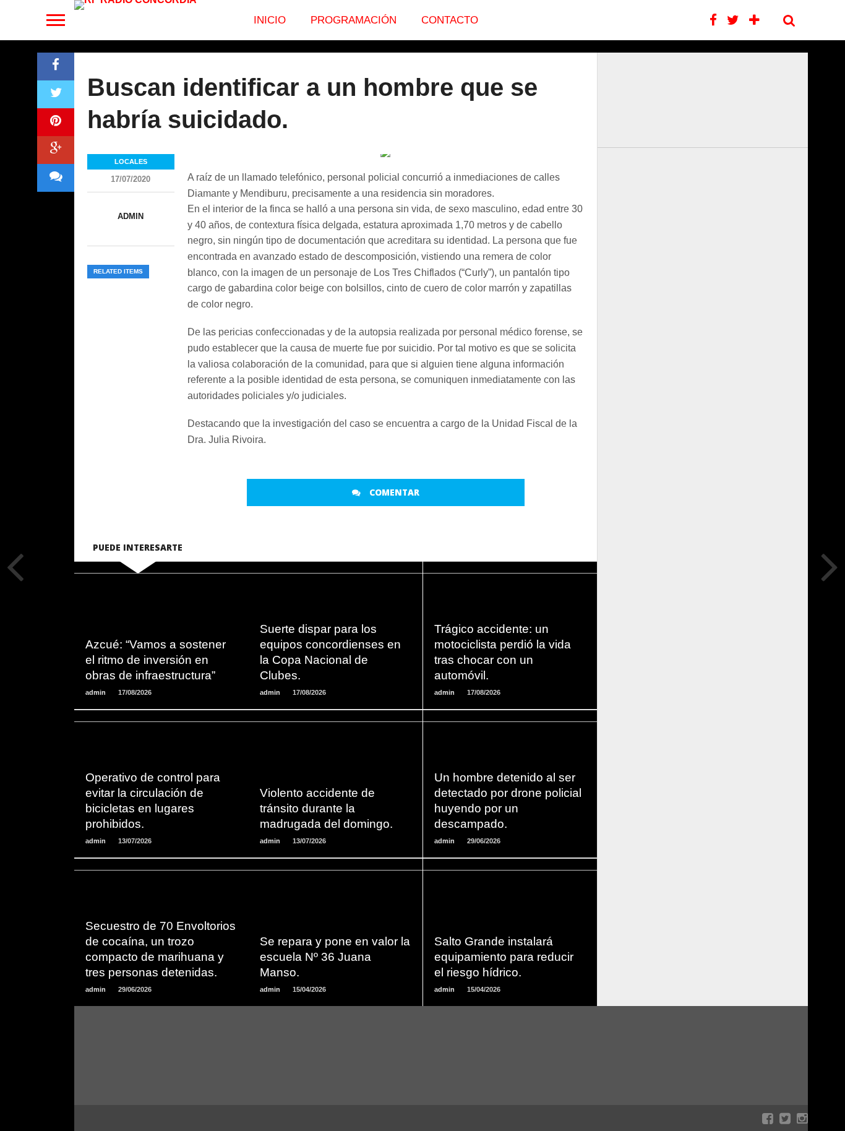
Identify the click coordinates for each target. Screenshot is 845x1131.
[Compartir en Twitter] (55, 94)
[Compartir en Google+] (55, 150)
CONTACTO (449, 20)
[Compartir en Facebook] (55, 66)
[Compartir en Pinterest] (55, 122)
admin (131, 216)
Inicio (270, 20)
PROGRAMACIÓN (354, 20)
